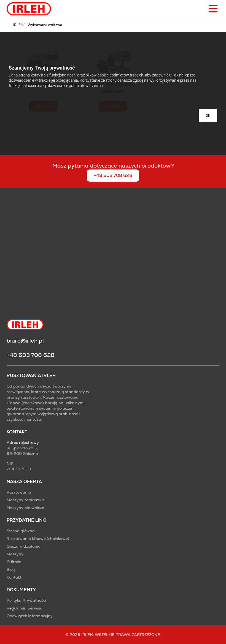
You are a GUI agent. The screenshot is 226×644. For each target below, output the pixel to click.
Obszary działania (24, 546)
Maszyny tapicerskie (26, 499)
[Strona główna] (29, 8)
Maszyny (15, 554)
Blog (11, 569)
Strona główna (21, 530)
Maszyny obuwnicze (25, 507)
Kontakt (14, 577)
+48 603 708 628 (113, 175)
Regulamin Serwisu (24, 608)
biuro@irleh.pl (25, 340)
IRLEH (18, 25)
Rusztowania (19, 492)
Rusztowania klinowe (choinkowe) (38, 538)
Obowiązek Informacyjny (30, 615)
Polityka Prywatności (26, 600)
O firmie (14, 561)
